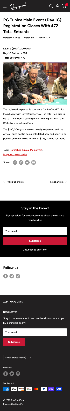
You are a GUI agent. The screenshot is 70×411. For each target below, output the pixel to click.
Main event (36, 149)
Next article (56, 181)
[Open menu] (5, 6)
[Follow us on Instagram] (18, 276)
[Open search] (51, 6)
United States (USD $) (15, 357)
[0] (64, 6)
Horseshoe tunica (19, 149)
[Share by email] (33, 162)
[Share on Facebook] (15, 162)
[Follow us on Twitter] (11, 276)
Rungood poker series (15, 154)
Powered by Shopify (13, 404)
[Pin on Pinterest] (21, 162)
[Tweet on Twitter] (27, 162)
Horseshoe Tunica (11, 37)
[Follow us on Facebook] (5, 276)
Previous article (15, 181)
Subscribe (35, 240)
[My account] (57, 6)
